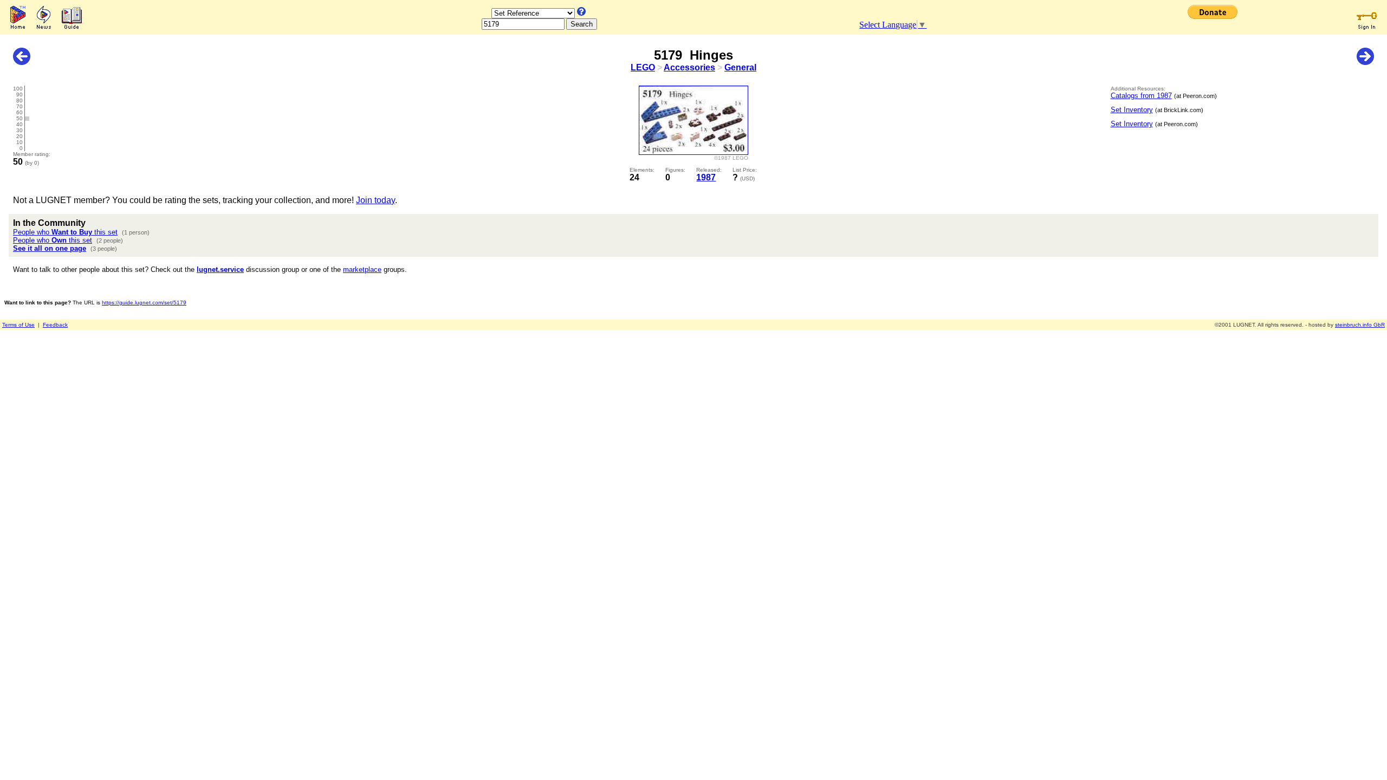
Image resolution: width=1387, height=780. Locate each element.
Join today (375, 200)
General (740, 67)
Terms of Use (18, 325)
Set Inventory (1132, 110)
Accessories (689, 67)
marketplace (362, 269)
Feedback (55, 325)
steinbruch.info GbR (1360, 325)
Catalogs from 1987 (1141, 96)
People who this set (65, 232)
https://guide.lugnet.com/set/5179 (144, 303)
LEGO (643, 67)
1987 (706, 177)
